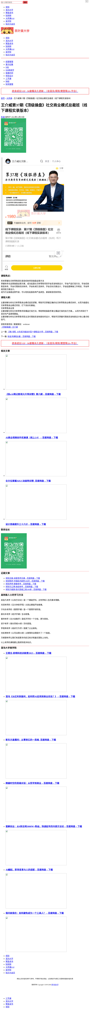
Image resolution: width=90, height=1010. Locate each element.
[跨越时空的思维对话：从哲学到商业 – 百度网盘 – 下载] (36, 821)
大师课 (10, 18)
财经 (7, 81)
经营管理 (9, 62)
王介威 (15, 327)
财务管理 (9, 84)
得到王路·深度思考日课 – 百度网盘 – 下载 (23, 578)
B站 (7, 67)
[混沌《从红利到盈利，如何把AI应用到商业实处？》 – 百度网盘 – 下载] (36, 735)
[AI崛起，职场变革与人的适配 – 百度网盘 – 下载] (36, 908)
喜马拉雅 (9, 64)
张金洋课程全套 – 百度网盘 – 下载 (22, 336)
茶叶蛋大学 (54, 985)
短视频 (8, 16)
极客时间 (9, 73)
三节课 (8, 79)
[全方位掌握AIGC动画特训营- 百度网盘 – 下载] (36, 476)
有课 (3, 117)
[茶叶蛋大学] (16, 33)
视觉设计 (9, 76)
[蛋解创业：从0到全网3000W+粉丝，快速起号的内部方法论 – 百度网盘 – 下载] (36, 865)
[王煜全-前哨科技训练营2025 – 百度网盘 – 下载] (36, 691)
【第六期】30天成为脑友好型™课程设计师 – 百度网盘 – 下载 (33, 332)
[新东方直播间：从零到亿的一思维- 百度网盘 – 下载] (36, 778)
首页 (3, 98)
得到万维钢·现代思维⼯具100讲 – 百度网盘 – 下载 (26, 589)
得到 (7, 7)
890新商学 (10, 70)
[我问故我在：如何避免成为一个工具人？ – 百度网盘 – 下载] (36, 951)
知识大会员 (10, 24)
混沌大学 (9, 10)
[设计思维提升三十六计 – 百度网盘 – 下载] (36, 519)
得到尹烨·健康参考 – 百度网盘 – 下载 (21, 584)
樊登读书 (9, 13)
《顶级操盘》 (6, 327)
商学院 (8, 21)
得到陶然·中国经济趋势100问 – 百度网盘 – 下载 (25, 581)
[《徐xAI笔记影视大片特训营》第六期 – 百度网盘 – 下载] (36, 389)
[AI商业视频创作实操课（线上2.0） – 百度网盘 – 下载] (36, 432)
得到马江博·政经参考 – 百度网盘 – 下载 (22, 587)
